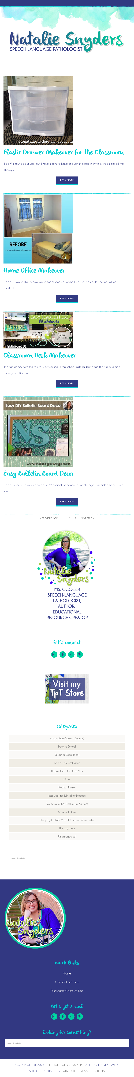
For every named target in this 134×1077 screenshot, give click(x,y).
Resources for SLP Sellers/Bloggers (67, 795)
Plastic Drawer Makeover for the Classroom (63, 152)
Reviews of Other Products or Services (67, 804)
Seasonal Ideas (67, 812)
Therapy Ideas (67, 828)
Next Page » (87, 518)
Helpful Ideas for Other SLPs (67, 771)
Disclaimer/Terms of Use (67, 990)
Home (67, 973)
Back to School (67, 746)
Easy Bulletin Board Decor (38, 474)
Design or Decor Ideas (67, 754)
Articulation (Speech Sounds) (67, 738)
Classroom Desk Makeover (39, 355)
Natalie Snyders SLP (67, 41)
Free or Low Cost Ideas (67, 763)
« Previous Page (49, 518)
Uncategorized (67, 836)
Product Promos (67, 787)
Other (67, 779)
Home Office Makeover (34, 270)
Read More (67, 180)
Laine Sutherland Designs (83, 1071)
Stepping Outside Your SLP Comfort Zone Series (67, 820)
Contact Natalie (67, 982)
